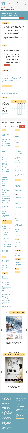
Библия (11, 15)
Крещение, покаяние (5, 291)
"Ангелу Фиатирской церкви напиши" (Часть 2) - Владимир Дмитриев (11, 81)
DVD (16, 194)
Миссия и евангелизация (6, 142)
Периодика (17, 259)
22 (22, 112)
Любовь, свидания (4, 152)
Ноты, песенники (6, 155)
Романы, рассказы (4, 164)
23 (24, 112)
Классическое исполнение (18, 171)
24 (12, 114)
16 (24, 110)
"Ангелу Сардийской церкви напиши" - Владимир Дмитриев (11, 74)
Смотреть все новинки (17, 312)
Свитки (4, 257)
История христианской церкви (6, 191)
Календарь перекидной (18, 254)
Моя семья (4, 15)
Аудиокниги (17, 179)
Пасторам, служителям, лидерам (5, 134)
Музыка (17, 146)
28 (20, 114)
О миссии (9, 13)
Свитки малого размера (6, 268)
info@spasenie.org (20, 417)
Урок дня (5, 97)
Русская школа (6, 198)
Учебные (5, 242)
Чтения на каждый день (5, 203)
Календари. (17, 250)
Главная (3, 13)
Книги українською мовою (5, 215)
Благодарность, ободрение (19, 133)
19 (16, 112)
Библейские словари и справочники (5, 252)
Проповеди (17, 13)
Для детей (17, 166)
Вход (25, 7)
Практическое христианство (6, 146)
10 (12, 110)
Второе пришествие (5, 186)
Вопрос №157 (5, 91)
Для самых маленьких (5, 176)
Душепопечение (6, 200)
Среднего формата (5, 235)
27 (18, 114)
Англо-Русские (7, 244)
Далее (5, 42)
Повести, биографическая (19, 221)
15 (22, 110)
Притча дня (5, 23)
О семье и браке (6, 149)
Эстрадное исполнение (18, 150)
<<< (13, 101)
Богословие (5, 179)
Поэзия (4, 157)
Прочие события (6, 306)
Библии (4, 226)
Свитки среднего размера (6, 264)
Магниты (17, 272)
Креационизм (5, 167)
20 (18, 112)
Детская (4, 173)
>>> (24, 101)
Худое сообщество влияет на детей (10, 93)
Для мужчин (5, 171)
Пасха (16, 140)
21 (20, 112)
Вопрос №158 (5, 89)
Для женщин (5, 169)
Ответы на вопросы (7, 85)
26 (16, 114)
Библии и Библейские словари (5, 222)
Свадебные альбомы (18, 158)
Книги (4, 129)
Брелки (16, 268)
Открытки (5, 273)
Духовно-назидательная (6, 195)
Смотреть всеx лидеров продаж (14, 354)
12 (16, 110)
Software (17, 239)
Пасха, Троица (6, 294)
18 (14, 112)
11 (14, 110)
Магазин (16, 15)
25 (14, 114)
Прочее (17, 142)
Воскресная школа (5, 210)
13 (18, 110)
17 (12, 112)
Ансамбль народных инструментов (18, 162)
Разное (16, 168)
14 (20, 110)
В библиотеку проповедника (6, 138)
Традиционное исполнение (18, 154)
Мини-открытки (6, 300)
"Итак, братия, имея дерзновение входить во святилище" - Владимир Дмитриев (12, 78)
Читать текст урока (5, 113)
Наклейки (17, 129)
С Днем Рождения (5, 277)
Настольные (6, 228)
